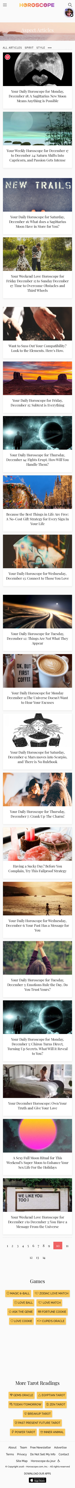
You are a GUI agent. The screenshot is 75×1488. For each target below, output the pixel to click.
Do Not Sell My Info (42, 1454)
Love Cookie (22, 1321)
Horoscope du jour (43, 1461)
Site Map (22, 1461)
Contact (64, 1454)
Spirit (29, 47)
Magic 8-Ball (19, 1293)
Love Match (51, 1302)
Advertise (60, 1447)
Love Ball (25, 1302)
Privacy (22, 1454)
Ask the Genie (22, 1311)
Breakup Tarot (39, 1413)
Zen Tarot (57, 1404)
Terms (10, 1454)
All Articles (12, 47)
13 (37, 1257)
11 (67, 1245)
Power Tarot (24, 1432)
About (12, 1447)
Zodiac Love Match (53, 1293)
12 (31, 1257)
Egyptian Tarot (53, 1395)
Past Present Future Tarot (38, 1423)
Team (23, 1447)
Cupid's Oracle (53, 1321)
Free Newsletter (40, 1447)
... (50, 46)
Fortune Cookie (53, 1311)
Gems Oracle (23, 1395)
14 (44, 1257)
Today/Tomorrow (27, 1404)
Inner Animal (53, 1432)
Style (40, 47)
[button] (59, 1461)
